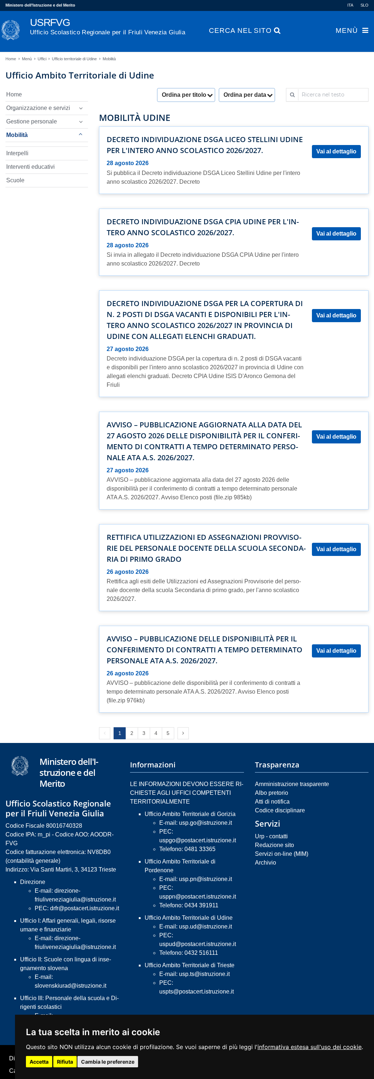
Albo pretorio (271, 793)
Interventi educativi (30, 167)
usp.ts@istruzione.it (204, 974)
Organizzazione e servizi (38, 108)
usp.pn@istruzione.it (205, 879)
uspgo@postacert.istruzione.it (197, 840)
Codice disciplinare (280, 810)
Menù (347, 30)
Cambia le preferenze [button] (107, 1062)
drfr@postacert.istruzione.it (84, 908)
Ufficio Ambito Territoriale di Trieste (189, 965)
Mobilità (109, 59)
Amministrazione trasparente (292, 784)
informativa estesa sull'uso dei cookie (309, 1047)
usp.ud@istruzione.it (205, 926)
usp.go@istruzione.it (205, 823)
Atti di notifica (272, 801)
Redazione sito (274, 845)
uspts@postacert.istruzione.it (196, 991)
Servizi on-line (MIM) (281, 854)
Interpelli (17, 153)
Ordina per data (245, 95)
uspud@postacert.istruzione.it (197, 944)
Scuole (15, 180)
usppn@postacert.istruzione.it (197, 896)
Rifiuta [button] (65, 1062)
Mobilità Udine (134, 118)
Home (10, 59)
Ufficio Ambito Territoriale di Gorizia (190, 814)
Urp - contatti (271, 836)
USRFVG (107, 26)
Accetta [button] (39, 1062)
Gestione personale (31, 121)
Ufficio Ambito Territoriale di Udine (189, 918)
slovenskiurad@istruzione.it (70, 986)
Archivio (265, 862)
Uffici (42, 59)
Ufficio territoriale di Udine (74, 59)
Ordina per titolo (184, 95)
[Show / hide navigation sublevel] (80, 108)
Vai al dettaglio (336, 151)
